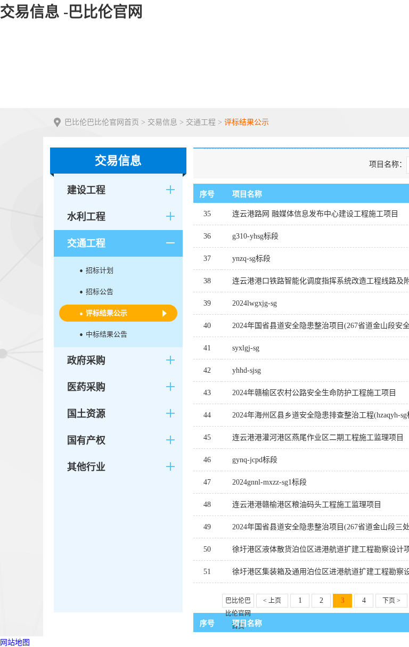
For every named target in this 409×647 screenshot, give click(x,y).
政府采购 (86, 360)
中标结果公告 (106, 334)
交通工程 (201, 122)
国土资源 (86, 413)
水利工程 (86, 216)
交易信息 (162, 122)
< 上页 (272, 600)
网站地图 (15, 642)
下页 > (391, 600)
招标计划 (99, 270)
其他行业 (86, 467)
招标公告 (99, 292)
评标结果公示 (246, 122)
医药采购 (86, 387)
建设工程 (86, 190)
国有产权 (86, 440)
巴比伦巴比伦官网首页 (101, 122)
